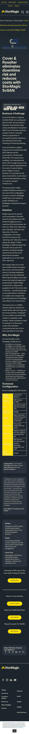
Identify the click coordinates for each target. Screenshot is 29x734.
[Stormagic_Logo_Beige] (10, 667)
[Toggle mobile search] (22, 12)
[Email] (23, 652)
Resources (9, 20)
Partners (4, 708)
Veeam (6, 109)
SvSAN (21, 107)
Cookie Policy (20, 727)
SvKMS (19, 707)
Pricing (4, 690)
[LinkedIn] (16, 652)
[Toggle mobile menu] (27, 12)
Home (2, 20)
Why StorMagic (6, 705)
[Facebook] (5, 652)
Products (20, 691)
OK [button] (14, 730)
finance (10, 107)
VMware (13, 109)
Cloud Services (21, 712)
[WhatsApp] (19, 652)
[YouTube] (15, 680)
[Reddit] (12, 652)
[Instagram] (7, 680)
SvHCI (19, 696)
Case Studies (18, 20)
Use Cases (5, 693)
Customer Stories (5, 697)
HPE (15, 107)
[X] (9, 652)
